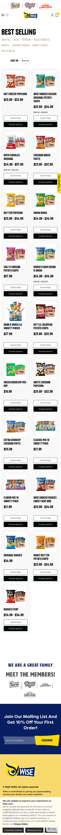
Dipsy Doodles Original (12, 157)
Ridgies (5, 45)
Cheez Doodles (42, 39)
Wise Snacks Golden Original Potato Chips (44, 97)
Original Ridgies (13, 555)
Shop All (6, 39)
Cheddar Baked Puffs (41, 157)
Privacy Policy (21, 824)
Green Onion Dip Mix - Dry (15, 384)
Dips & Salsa (8, 51)
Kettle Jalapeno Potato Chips (42, 326)
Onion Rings (40, 213)
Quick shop (15, 118)
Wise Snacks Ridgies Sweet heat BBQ (45, 499)
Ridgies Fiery (11, 609)
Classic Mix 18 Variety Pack (41, 441)
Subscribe (5, 653)
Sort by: (14, 60)
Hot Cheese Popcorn (15, 94)
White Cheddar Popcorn (41, 384)
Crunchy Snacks (21, 45)
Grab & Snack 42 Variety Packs (13, 326)
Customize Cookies (13, 830)
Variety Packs (40, 45)
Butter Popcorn (13, 213)
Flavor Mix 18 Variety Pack (11, 499)
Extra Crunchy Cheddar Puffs (12, 441)
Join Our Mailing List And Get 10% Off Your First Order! (29, 642)
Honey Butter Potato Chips (41, 557)
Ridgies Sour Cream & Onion (44, 268)
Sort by (25, 60)
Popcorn (26, 39)
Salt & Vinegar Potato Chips (12, 268)
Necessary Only (34, 830)
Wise (16, 39)
